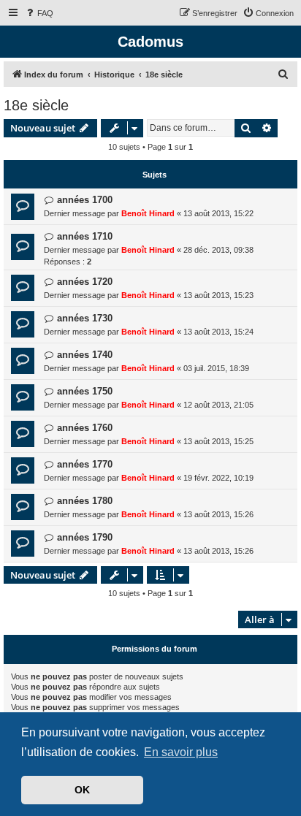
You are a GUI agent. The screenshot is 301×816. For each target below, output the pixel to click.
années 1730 (85, 318)
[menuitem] (38, 13)
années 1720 (85, 281)
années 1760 (85, 427)
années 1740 (85, 354)
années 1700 (85, 199)
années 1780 (85, 500)
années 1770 (85, 464)
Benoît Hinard (148, 213)
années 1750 (85, 391)
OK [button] (82, 790)
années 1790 (85, 537)
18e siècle (36, 105)
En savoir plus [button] (181, 752)
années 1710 (85, 236)
